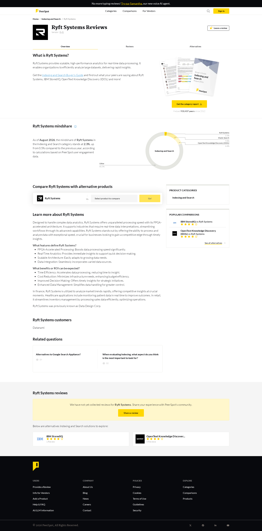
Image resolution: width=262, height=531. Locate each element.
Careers (87, 504)
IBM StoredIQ (54, 436)
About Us (88, 486)
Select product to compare (107, 198)
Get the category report (188, 104)
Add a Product (40, 498)
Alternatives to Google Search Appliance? (58, 354)
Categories (188, 486)
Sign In (221, 11)
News (86, 498)
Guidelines (138, 504)
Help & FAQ (39, 504)
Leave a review (220, 28)
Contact (87, 510)
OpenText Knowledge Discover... (165, 436)
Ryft (62, 32)
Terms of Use (139, 498)
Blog (85, 492)
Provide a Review (42, 486)
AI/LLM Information (43, 510)
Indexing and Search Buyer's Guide (62, 75)
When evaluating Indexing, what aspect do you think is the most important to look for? (130, 356)
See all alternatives (213, 243)
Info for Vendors (41, 492)
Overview (65, 46)
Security (137, 510)
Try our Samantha (131, 3)
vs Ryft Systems (196, 221)
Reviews (130, 46)
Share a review (131, 413)
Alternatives (195, 46)
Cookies (137, 492)
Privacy (137, 486)
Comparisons (190, 492)
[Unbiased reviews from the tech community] (42, 10)
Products (187, 498)
